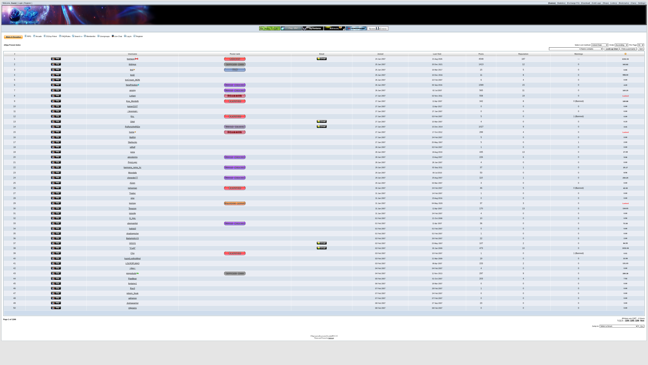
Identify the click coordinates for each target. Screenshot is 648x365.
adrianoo (132, 298)
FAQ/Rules (66, 36)
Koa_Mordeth (132, 101)
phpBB (331, 336)
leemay (132, 203)
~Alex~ (132, 268)
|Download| (585, 3)
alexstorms (133, 157)
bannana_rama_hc (132, 167)
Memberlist (90, 36)
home (131, 132)
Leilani (132, 96)
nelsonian (132, 188)
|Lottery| (613, 3)
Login (20, 3)
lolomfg (132, 213)
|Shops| (606, 3)
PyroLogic (132, 162)
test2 (132, 75)
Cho (132, 253)
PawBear (132, 278)
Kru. (132, 116)
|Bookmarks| (624, 3)
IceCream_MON (132, 80)
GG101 (132, 243)
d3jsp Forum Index (12, 45)
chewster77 (132, 178)
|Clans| (633, 3)
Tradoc (132, 193)
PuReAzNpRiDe (132, 127)
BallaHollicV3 (132, 238)
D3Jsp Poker (51, 36)
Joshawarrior (133, 303)
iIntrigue (132, 64)
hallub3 (132, 228)
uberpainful (132, 223)
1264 (627, 320)
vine (132, 198)
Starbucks (132, 142)
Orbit (132, 121)
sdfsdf (132, 147)
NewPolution (132, 85)
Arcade (39, 36)
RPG (29, 36)
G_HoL (132, 218)
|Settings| (641, 3)
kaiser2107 (132, 106)
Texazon (132, 208)
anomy (132, 90)
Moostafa (132, 173)
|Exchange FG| (573, 3)
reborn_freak (132, 293)
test (131, 70)
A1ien (132, 183)
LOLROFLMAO (132, 263)
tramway (131, 59)
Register (27, 3)
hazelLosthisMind (132, 258)
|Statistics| (561, 3)
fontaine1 (132, 283)
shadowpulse (132, 233)
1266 (637, 320)
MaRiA (132, 137)
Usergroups (105, 36)
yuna (132, 152)
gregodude (131, 273)
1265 (632, 320)
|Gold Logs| (596, 3)
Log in (129, 36)
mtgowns (132, 308)
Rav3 (132, 288)
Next (642, 320)
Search (77, 36)
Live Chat (118, 36)
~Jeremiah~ (132, 111)
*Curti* (132, 248)
